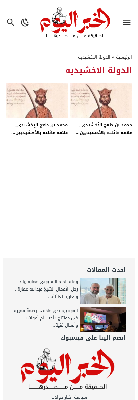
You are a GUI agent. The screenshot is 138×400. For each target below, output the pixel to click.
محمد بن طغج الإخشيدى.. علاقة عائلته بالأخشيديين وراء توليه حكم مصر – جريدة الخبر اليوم (38, 136)
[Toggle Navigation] (128, 23)
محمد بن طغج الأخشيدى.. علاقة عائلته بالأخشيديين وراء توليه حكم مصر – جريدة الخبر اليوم (102, 136)
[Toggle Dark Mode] (25, 23)
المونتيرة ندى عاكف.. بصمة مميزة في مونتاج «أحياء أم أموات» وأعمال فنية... (46, 317)
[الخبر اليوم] (69, 369)
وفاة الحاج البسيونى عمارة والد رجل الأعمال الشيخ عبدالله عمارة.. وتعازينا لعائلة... (46, 289)
